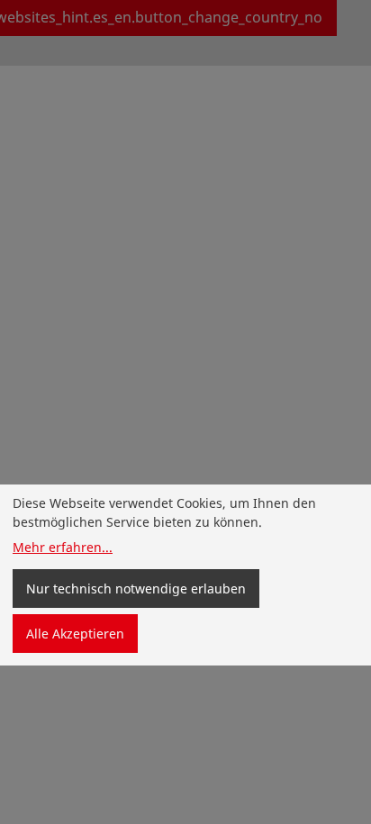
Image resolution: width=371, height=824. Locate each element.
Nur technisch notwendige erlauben (136, 588)
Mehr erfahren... (63, 547)
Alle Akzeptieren (75, 633)
